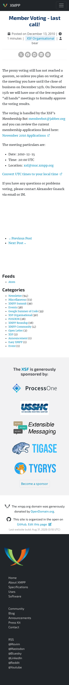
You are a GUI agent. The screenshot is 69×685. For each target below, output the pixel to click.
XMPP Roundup (18, 323)
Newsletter (15, 296)
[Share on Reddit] (34, 55)
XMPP (14, 5)
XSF (10, 334)
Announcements (19, 618)
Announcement (18, 338)
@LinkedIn (15, 658)
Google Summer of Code (23, 311)
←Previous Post (20, 238)
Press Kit (14, 622)
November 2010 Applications (24, 135)
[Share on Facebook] (28, 55)
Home (12, 577)
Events (12, 307)
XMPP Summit (17, 303)
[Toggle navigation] (61, 5)
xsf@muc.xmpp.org (39, 165)
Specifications (18, 587)
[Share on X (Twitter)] (21, 55)
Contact (13, 627)
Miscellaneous (17, 299)
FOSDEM (14, 319)
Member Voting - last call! (34, 21)
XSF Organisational (40, 38)
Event (12, 346)
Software (14, 596)
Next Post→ (17, 243)
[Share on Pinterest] (48, 55)
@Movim (14, 644)
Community (16, 608)
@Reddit (14, 662)
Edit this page (37, 524)
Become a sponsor (34, 484)
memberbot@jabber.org (47, 119)
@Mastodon (16, 648)
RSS (11, 639)
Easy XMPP (15, 342)
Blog (11, 613)
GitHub (21, 524)
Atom (11, 282)
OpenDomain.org (42, 511)
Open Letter (15, 330)
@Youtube (15, 667)
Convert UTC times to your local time (30, 174)
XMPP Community (19, 326)
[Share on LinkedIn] (41, 55)
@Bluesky (14, 653)
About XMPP (16, 582)
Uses (11, 591)
